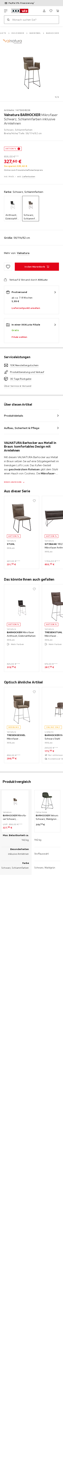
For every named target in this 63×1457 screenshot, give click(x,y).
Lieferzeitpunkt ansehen (26, 308)
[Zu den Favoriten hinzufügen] (8, 267)
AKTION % (11, 149)
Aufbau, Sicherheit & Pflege (21, 428)
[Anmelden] (44, 11)
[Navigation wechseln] (5, 11)
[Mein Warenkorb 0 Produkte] (57, 11)
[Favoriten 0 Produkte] (51, 11)
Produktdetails (13, 415)
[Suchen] (8, 20)
